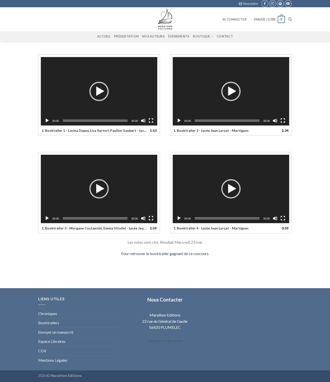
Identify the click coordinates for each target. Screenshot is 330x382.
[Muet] (143, 120)
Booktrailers (48, 322)
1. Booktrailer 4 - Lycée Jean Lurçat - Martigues (211, 228)
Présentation (126, 36)
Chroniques (47, 313)
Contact (225, 36)
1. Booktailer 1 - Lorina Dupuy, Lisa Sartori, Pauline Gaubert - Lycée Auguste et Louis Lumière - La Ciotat (94, 130)
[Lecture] (47, 120)
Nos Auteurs (153, 36)
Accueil (104, 36)
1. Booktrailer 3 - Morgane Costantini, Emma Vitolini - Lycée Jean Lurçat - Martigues (94, 228)
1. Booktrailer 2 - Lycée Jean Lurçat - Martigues (211, 130)
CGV (42, 350)
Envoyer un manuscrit (55, 332)
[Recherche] (290, 19)
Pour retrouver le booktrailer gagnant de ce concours (164, 253)
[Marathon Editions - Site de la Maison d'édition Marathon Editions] (165, 19)
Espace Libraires (51, 341)
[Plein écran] (151, 120)
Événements (179, 36)
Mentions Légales (52, 360)
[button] (99, 91)
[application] (99, 91)
